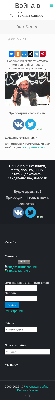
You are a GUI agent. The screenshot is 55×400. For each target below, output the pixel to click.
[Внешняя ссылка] (18, 129)
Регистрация (14, 311)
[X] (30, 54)
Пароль (10, 293)
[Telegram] (36, 54)
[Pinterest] (43, 54)
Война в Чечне (27, 6)
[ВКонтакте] (12, 54)
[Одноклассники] (18, 54)
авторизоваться (34, 147)
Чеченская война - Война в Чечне (33, 388)
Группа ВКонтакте (30, 15)
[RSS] (25, 395)
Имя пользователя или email (27, 283)
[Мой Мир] (24, 54)
